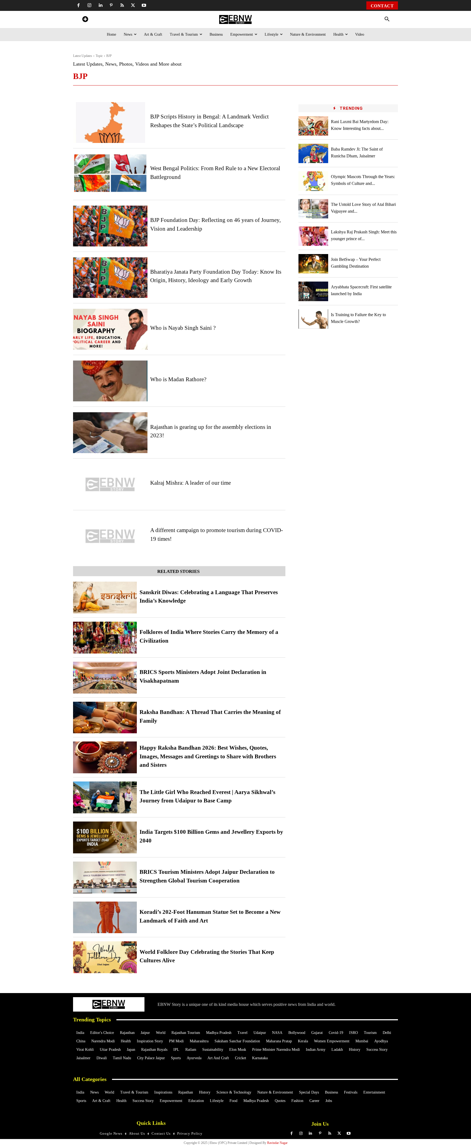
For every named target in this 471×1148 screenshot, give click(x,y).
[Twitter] (133, 5)
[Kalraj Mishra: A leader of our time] (110, 484)
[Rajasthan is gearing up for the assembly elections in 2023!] (110, 432)
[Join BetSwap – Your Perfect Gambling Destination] (313, 263)
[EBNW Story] (235, 19)
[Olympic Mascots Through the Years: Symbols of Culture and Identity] (313, 181)
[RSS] (122, 5)
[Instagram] (89, 5)
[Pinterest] (111, 5)
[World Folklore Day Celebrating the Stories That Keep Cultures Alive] (105, 957)
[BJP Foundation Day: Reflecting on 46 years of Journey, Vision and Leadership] (110, 226)
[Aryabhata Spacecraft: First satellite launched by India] (313, 291)
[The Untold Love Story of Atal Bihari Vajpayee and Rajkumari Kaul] (313, 208)
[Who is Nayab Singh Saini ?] (110, 329)
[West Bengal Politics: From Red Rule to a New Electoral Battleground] (110, 174)
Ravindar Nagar (277, 1143)
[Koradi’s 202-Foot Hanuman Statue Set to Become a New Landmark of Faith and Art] (105, 917)
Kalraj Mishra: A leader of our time (190, 483)
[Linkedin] (100, 5)
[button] (387, 19)
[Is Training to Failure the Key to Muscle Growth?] (313, 319)
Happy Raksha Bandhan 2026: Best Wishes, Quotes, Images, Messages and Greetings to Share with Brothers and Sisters (208, 756)
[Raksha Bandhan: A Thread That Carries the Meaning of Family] (105, 718)
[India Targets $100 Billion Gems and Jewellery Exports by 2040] (105, 837)
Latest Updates (82, 56)
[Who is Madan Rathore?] (110, 381)
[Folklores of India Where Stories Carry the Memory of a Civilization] (105, 638)
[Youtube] (143, 5)
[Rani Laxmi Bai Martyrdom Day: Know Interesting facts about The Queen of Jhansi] (313, 126)
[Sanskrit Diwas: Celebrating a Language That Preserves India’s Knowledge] (105, 597)
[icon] (85, 20)
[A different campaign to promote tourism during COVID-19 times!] (110, 536)
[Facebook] (78, 5)
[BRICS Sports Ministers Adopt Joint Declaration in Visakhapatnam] (105, 678)
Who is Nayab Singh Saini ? (183, 328)
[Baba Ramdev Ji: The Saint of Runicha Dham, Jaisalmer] (313, 153)
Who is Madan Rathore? (178, 379)
